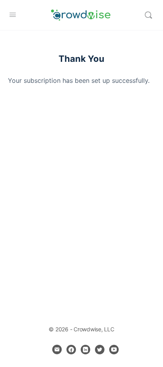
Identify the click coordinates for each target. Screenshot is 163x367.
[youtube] (114, 349)
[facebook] (71, 349)
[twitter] (99, 349)
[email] (57, 349)
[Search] (148, 15)
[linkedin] (85, 349)
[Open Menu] (12, 14)
